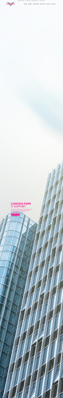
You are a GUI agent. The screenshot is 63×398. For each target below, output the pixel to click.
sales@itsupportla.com (35, 0)
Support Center (42, 0)
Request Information (21, 0)
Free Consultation (15, 214)
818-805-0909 (28, 0)
